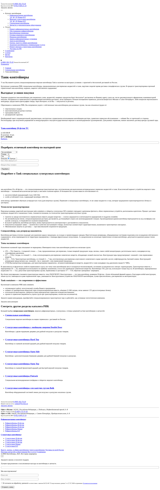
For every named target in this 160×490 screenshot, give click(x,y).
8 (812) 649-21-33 (20, 6)
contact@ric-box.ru (21, 404)
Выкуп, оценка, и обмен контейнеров (15, 450)
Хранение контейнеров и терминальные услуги (27, 45)
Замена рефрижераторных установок (23, 39)
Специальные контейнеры (19, 23)
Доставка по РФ (16, 49)
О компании (9, 51)
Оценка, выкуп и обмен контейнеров (23, 43)
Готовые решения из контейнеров (22, 35)
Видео (7, 55)
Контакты (9, 56)
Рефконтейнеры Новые (13, 429)
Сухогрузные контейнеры (11, 435)
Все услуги (32, 452)
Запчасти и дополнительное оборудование (25, 25)
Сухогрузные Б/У (11, 446)
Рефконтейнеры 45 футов (14, 427)
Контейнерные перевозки (19, 33)
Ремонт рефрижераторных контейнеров (24, 29)
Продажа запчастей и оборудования (14, 452)
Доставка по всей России (54, 450)
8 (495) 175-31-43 (21, 411)
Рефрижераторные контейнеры (21, 15)
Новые (20, 17)
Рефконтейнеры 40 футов (14, 425)
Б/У (24, 17)
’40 (13, 17)
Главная (8, 68)
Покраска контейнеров (18, 37)
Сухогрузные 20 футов (13, 438)
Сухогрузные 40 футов (13, 440)
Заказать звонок (7, 406)
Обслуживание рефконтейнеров (21, 31)
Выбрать (4, 139)
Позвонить (5, 64)
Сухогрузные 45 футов (13, 442)
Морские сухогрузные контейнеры (22, 19)
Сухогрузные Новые (12, 444)
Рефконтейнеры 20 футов (14, 423)
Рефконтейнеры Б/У (12, 431)
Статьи (7, 53)
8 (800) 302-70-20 (19, 4)
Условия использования (90, 483)
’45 (16, 17)
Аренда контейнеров (17, 41)
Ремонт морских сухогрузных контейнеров (26, 47)
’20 (11, 17)
